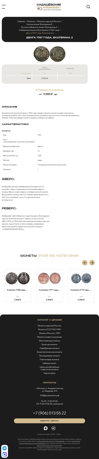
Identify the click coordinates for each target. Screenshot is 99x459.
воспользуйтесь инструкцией (49, 445)
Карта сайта (49, 373)
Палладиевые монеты (49, 355)
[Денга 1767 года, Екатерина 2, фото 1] (49, 54)
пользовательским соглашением (50, 441)
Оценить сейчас (49, 421)
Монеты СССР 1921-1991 (49, 329)
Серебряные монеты (50, 348)
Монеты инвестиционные (49, 337)
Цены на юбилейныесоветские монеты (49, 368)
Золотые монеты (49, 344)
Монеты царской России (49, 325)
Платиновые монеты (49, 359)
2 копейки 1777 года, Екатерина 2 (28, 290)
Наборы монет (49, 363)
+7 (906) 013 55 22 (49, 413)
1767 (39, 135)
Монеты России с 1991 (49, 333)
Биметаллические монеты (49, 352)
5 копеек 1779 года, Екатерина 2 (59, 290)
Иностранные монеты (49, 340)
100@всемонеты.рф (49, 395)
